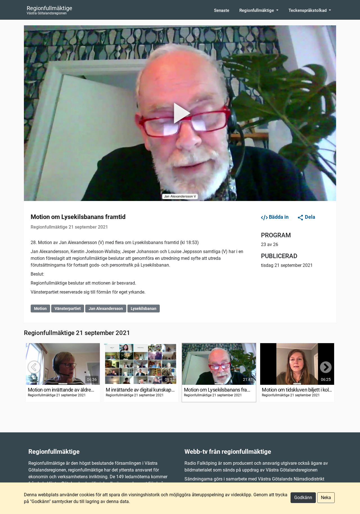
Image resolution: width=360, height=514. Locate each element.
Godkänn (303, 497)
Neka (326, 497)
